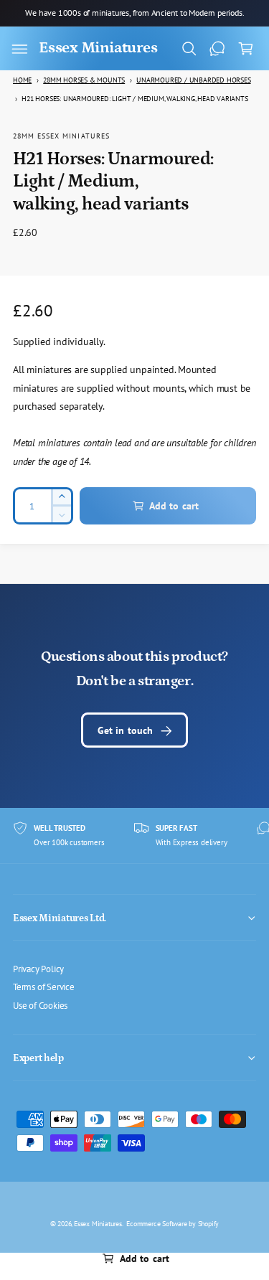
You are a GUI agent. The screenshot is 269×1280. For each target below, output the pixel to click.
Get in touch (126, 730)
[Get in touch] (217, 48)
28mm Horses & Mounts (84, 80)
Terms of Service (44, 986)
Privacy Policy (38, 968)
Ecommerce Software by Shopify (172, 1223)
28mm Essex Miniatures (61, 136)
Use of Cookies (40, 1005)
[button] (19, 48)
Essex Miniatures (98, 1223)
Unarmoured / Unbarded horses (193, 80)
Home (22, 80)
